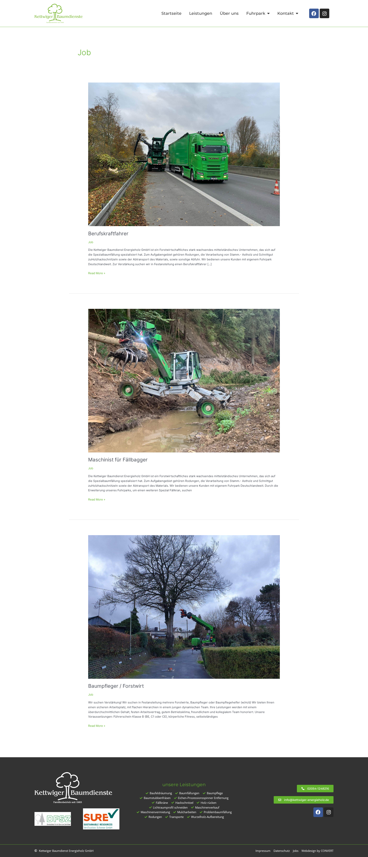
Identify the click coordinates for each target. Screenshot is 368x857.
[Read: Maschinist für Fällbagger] (184, 380)
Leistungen (200, 13)
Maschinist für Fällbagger (118, 460)
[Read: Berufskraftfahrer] (184, 154)
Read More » (96, 273)
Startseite (171, 13)
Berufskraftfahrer (108, 233)
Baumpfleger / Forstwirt (116, 686)
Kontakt (285, 13)
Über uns (229, 13)
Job (90, 242)
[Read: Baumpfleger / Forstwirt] (184, 606)
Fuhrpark (255, 13)
